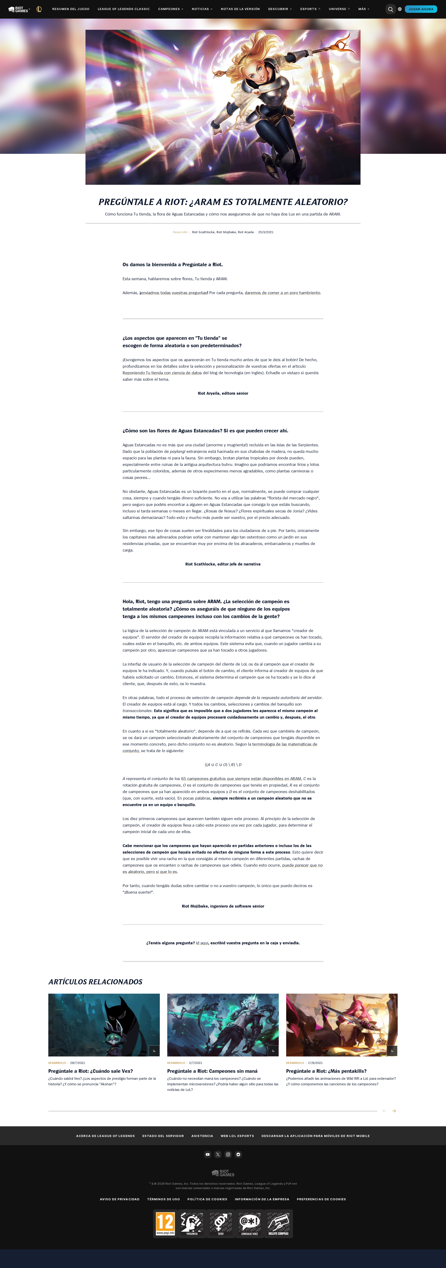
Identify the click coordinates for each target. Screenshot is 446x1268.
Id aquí (202, 942)
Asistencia (202, 1136)
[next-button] (394, 1111)
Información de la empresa (262, 1199)
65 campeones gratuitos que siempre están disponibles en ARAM (241, 778)
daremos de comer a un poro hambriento (282, 292)
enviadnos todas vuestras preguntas (174, 292)
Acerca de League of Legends (105, 1136)
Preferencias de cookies (321, 1199)
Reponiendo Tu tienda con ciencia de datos (162, 372)
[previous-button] (384, 1111)
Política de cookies (207, 1199)
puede (288, 865)
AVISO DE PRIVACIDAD (120, 1199)
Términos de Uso (163, 1199)
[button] (180, 232)
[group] (223, 1047)
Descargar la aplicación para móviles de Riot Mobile (316, 1136)
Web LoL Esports (237, 1136)
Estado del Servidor (163, 1136)
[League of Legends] (40, 9)
